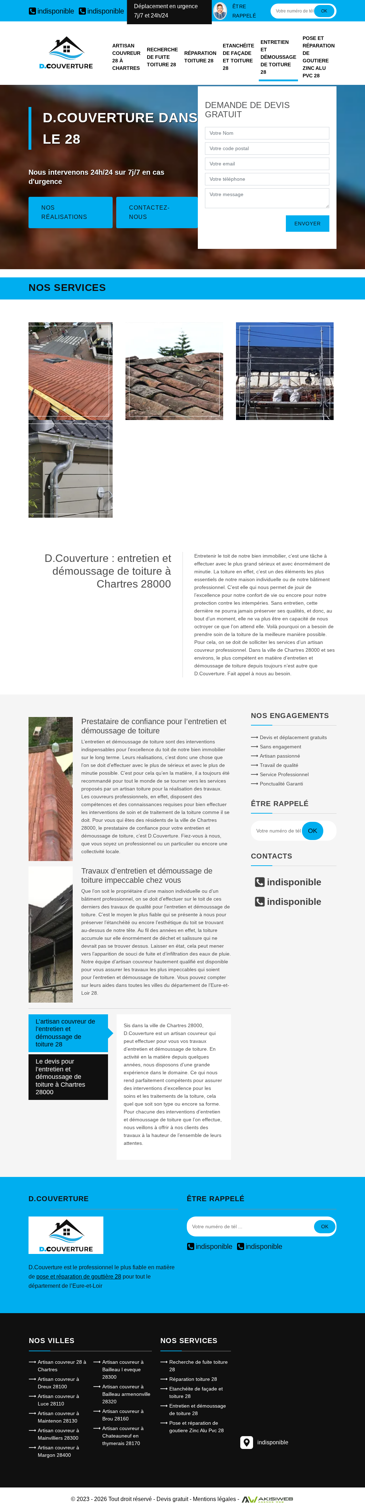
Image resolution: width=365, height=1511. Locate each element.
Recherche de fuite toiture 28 (162, 57)
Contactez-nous (149, 212)
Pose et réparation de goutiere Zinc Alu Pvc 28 (319, 56)
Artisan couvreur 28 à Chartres (126, 57)
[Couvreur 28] (64, 371)
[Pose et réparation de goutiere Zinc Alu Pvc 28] (64, 469)
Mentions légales (214, 1499)
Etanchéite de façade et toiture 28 (238, 57)
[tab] (68, 1033)
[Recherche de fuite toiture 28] (174, 371)
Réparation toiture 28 (200, 56)
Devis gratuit (172, 1499)
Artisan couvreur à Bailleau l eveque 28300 (123, 1369)
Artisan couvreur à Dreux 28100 (58, 1382)
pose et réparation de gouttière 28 (78, 1277)
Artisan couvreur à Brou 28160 (123, 1415)
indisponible (55, 11)
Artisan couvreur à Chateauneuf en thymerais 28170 (123, 1435)
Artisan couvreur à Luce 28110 (58, 1400)
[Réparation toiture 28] (285, 371)
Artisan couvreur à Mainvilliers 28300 (58, 1434)
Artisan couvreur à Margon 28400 (58, 1451)
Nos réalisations (64, 212)
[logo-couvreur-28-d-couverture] (66, 52)
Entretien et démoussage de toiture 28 (278, 57)
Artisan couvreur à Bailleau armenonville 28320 (126, 1394)
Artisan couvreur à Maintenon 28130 (58, 1417)
